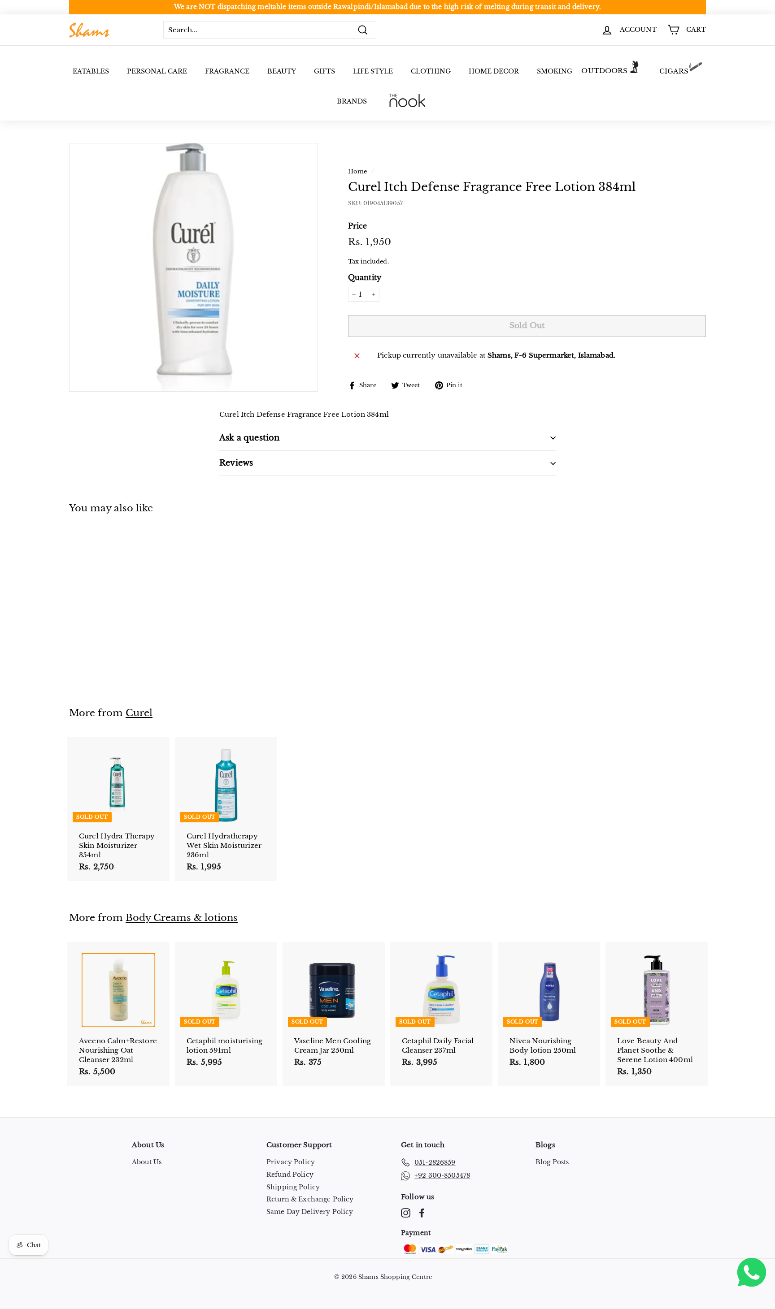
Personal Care (157, 71)
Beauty (281, 71)
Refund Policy (289, 1175)
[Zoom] (194, 267)
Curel (139, 713)
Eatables (91, 71)
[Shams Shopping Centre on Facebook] (422, 1213)
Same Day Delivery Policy (309, 1212)
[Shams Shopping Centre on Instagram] (405, 1213)
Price (357, 225)
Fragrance (227, 71)
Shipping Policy (293, 1187)
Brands (352, 101)
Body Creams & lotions (182, 918)
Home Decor (494, 71)
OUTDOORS (604, 70)
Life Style (373, 71)
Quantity (364, 277)
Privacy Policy (290, 1162)
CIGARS (674, 71)
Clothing (431, 71)
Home (357, 171)
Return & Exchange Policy (310, 1199)
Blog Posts (552, 1162)
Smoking (554, 71)
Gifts (324, 71)
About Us (146, 1162)
